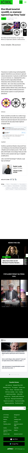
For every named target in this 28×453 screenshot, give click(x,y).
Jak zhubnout (8, 385)
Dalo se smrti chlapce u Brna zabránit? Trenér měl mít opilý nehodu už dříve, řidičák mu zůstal (14, 359)
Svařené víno (7, 396)
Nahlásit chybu (6, 434)
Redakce (16, 430)
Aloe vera (7, 398)
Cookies (5, 427)
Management (17, 414)
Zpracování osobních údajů (18, 425)
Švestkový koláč (19, 403)
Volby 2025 (19, 394)
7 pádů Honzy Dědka (11, 394)
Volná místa (5, 417)
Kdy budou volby (18, 389)
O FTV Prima (6, 414)
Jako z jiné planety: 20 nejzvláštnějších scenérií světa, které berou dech (13, 367)
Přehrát (5, 299)
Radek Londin (10, 19)
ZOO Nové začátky (9, 392)
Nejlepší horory (7, 387)
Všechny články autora (17, 171)
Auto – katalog (19, 392)
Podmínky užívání (7, 424)
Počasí (11, 389)
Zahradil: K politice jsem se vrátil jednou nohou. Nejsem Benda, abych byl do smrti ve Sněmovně (13, 352)
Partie (7, 389)
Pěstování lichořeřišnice (17, 398)
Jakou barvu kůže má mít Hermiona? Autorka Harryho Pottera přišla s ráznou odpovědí (10, 262)
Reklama (5, 419)
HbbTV (4, 421)
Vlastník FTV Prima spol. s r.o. (7, 431)
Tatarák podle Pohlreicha (18, 396)
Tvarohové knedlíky (19, 401)
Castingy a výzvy (17, 419)
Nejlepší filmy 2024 (18, 385)
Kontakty (16, 421)
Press (15, 417)
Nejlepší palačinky (9, 403)
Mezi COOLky (5, 301)
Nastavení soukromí (18, 434)
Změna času (22, 387)
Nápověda (16, 427)
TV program (15, 387)
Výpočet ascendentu (9, 401)
